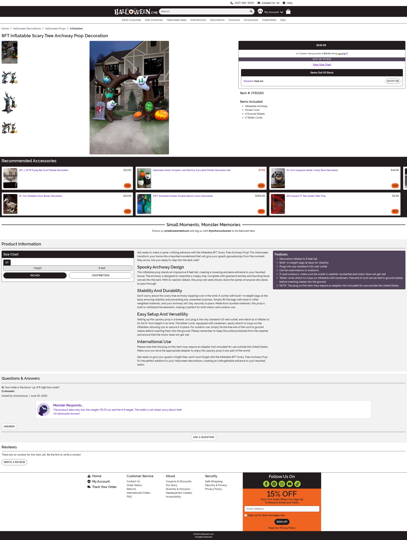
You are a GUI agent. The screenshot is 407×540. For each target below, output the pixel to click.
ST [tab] (7, 262)
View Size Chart (322, 64)
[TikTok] (297, 484)
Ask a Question (203, 437)
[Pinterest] (274, 484)
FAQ (129, 496)
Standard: (249, 81)
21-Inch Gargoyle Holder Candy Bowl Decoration (312, 170)
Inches (35, 275)
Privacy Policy (213, 489)
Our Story (171, 485)
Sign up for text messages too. (266, 515)
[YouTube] (289, 484)
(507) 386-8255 (244, 2)
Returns (131, 489)
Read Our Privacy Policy (282, 527)
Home (96, 476)
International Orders (139, 492)
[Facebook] (266, 484)
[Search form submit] (251, 11)
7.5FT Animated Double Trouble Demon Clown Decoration (183, 196)
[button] (270, 11)
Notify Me (393, 81)
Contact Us (268, 2)
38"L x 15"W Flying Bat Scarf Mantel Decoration (43, 170)
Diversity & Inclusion (178, 489)
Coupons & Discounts (179, 481)
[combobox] (203, 11)
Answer (9, 426)
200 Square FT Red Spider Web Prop (306, 196)
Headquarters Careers (179, 492)
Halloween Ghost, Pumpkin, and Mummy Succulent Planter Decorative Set (192, 170)
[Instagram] (282, 484)
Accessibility (173, 496)
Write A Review (14, 462)
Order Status (134, 485)
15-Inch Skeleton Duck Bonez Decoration (40, 196)
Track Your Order (104, 487)
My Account (101, 481)
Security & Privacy (216, 485)
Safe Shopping (213, 481)
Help (290, 2)
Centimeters (101, 275)
